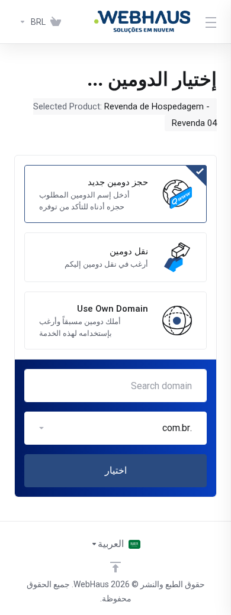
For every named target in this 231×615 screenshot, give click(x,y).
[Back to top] (115, 567)
